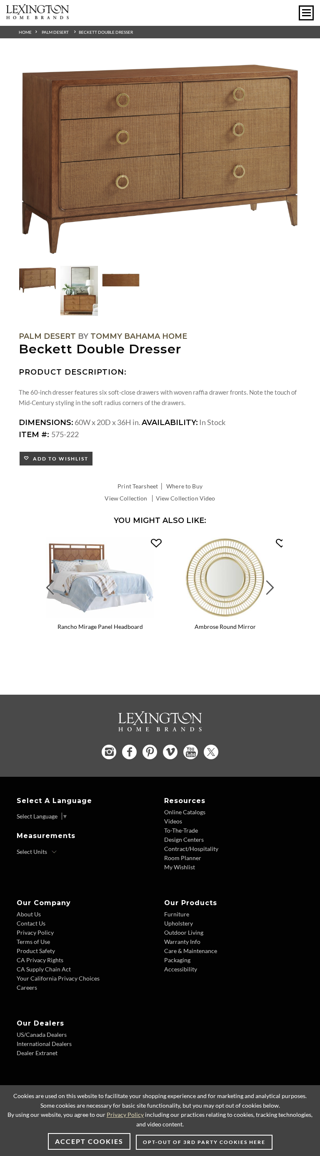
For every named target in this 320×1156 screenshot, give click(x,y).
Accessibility (180, 969)
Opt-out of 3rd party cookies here (204, 1142)
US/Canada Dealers (42, 1034)
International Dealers (44, 1043)
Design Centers (184, 839)
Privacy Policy (35, 932)
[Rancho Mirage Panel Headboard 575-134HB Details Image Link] (100, 615)
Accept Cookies (89, 1141)
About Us (29, 914)
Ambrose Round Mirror (225, 626)
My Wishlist (179, 867)
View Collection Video (185, 498)
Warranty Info (182, 941)
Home (25, 32)
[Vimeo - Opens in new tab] (170, 752)
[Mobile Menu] (306, 12)
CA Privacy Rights (40, 959)
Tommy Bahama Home (138, 336)
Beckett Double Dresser (106, 32)
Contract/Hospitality (191, 848)
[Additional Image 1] (160, 159)
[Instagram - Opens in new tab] (109, 752)
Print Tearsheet (138, 486)
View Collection (126, 498)
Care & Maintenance (190, 950)
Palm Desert (55, 32)
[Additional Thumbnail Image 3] (121, 280)
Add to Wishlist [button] (59, 458)
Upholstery (178, 923)
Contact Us (31, 923)
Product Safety (36, 950)
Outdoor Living (183, 932)
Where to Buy (184, 486)
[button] (156, 543)
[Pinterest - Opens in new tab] (149, 752)
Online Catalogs (184, 812)
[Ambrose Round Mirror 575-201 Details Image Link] (225, 615)
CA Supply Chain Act (44, 969)
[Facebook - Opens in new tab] (129, 752)
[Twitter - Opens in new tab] (211, 752)
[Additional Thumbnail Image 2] (79, 291)
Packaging (177, 959)
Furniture (176, 914)
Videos (173, 821)
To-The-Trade (181, 830)
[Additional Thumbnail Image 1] (37, 280)
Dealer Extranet (37, 1052)
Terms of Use (33, 941)
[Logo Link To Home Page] (37, 16)
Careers (27, 987)
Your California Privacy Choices (58, 978)
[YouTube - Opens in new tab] (190, 752)
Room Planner (182, 857)
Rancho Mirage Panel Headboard (100, 626)
